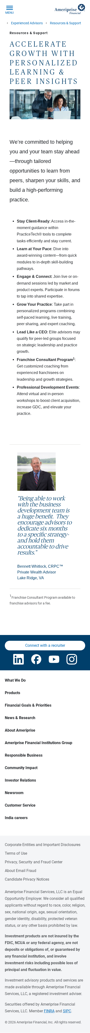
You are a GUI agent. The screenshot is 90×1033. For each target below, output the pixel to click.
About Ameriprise (20, 730)
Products (12, 693)
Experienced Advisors (27, 23)
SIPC (67, 1011)
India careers (16, 817)
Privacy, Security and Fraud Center (33, 862)
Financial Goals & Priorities (28, 705)
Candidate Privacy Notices (27, 879)
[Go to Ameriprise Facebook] (36, 659)
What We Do (15, 680)
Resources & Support (65, 23)
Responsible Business (23, 755)
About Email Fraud (20, 870)
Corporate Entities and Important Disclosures (42, 844)
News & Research (20, 718)
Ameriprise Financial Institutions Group (38, 743)
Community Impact (21, 767)
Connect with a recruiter (45, 645)
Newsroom (14, 792)
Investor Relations (20, 780)
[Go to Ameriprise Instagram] (71, 659)
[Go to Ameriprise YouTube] (54, 659)
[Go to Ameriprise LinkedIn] (18, 659)
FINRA (49, 1011)
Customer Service (20, 805)
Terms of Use (16, 853)
